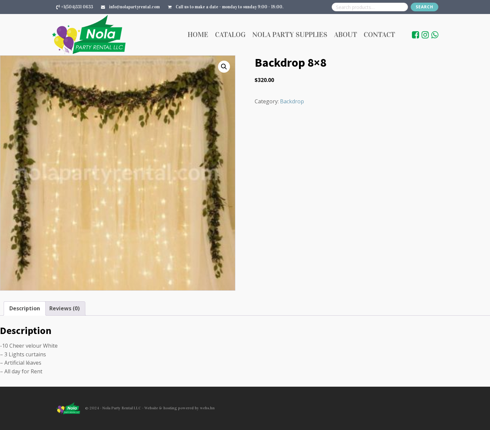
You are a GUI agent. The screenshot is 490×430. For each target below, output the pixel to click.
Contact (379, 34)
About (345, 34)
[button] (224, 67)
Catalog (230, 34)
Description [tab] (24, 308)
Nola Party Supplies (289, 34)
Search (424, 7)
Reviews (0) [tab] (64, 308)
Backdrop (292, 101)
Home (198, 34)
